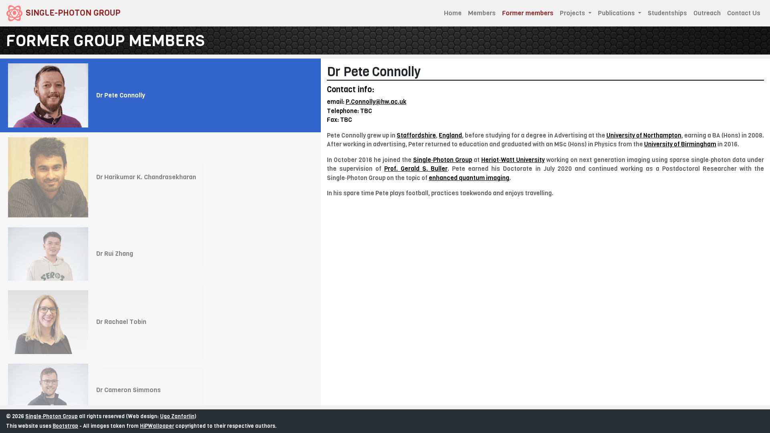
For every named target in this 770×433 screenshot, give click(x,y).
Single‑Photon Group (51, 416)
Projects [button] (573, 13)
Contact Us (743, 13)
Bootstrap (65, 426)
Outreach (707, 13)
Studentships (667, 13)
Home (453, 13)
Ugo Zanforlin (177, 416)
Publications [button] (617, 13)
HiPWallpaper (157, 426)
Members (482, 13)
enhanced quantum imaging (469, 178)
